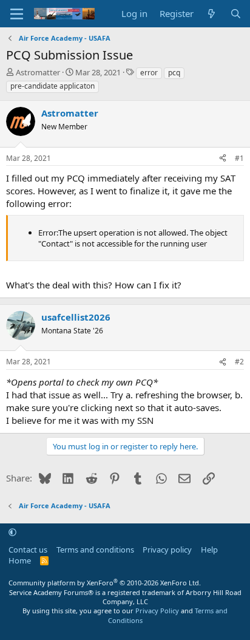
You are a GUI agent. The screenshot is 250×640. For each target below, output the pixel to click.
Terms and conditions (95, 549)
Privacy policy (167, 549)
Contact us (27, 549)
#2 (239, 361)
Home (19, 560)
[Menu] (16, 14)
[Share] (223, 159)
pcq (174, 72)
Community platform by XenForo (104, 582)
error (149, 72)
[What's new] (211, 13)
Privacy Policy (157, 610)
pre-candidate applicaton (52, 86)
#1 (239, 158)
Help (209, 549)
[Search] (236, 13)
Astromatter (38, 72)
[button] (12, 532)
